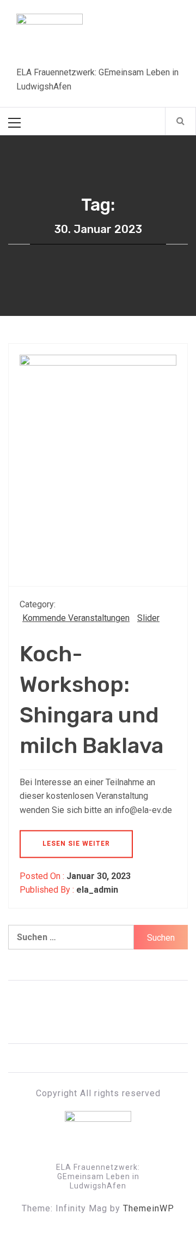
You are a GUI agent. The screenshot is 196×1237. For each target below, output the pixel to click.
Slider (148, 618)
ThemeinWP (148, 1208)
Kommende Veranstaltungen (76, 618)
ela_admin (97, 890)
